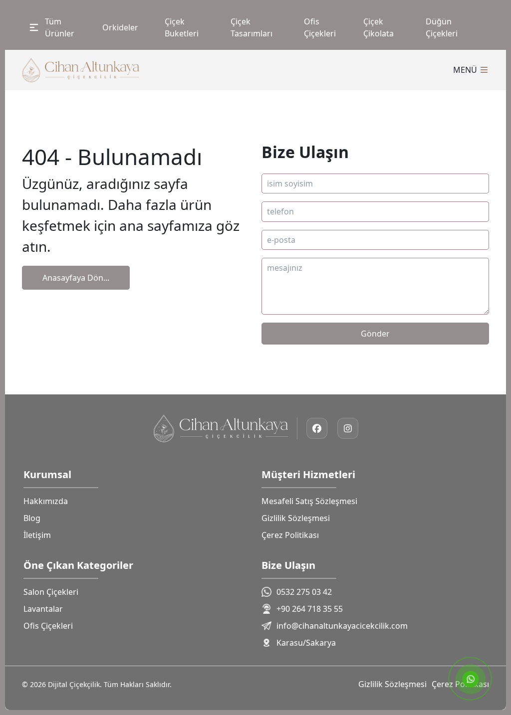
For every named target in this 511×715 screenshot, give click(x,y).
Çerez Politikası (290, 535)
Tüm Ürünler (59, 27)
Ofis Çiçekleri (320, 27)
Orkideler (120, 27)
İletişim (37, 535)
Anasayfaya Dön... (75, 277)
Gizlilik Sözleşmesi (295, 518)
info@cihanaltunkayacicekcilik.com (342, 625)
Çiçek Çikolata (378, 27)
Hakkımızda (45, 501)
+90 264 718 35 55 (309, 608)
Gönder (375, 333)
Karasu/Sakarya (306, 642)
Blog (31, 518)
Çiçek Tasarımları (251, 27)
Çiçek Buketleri (182, 27)
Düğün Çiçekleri (442, 27)
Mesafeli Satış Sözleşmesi (309, 501)
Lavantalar (43, 608)
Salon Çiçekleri (50, 591)
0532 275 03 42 (304, 591)
